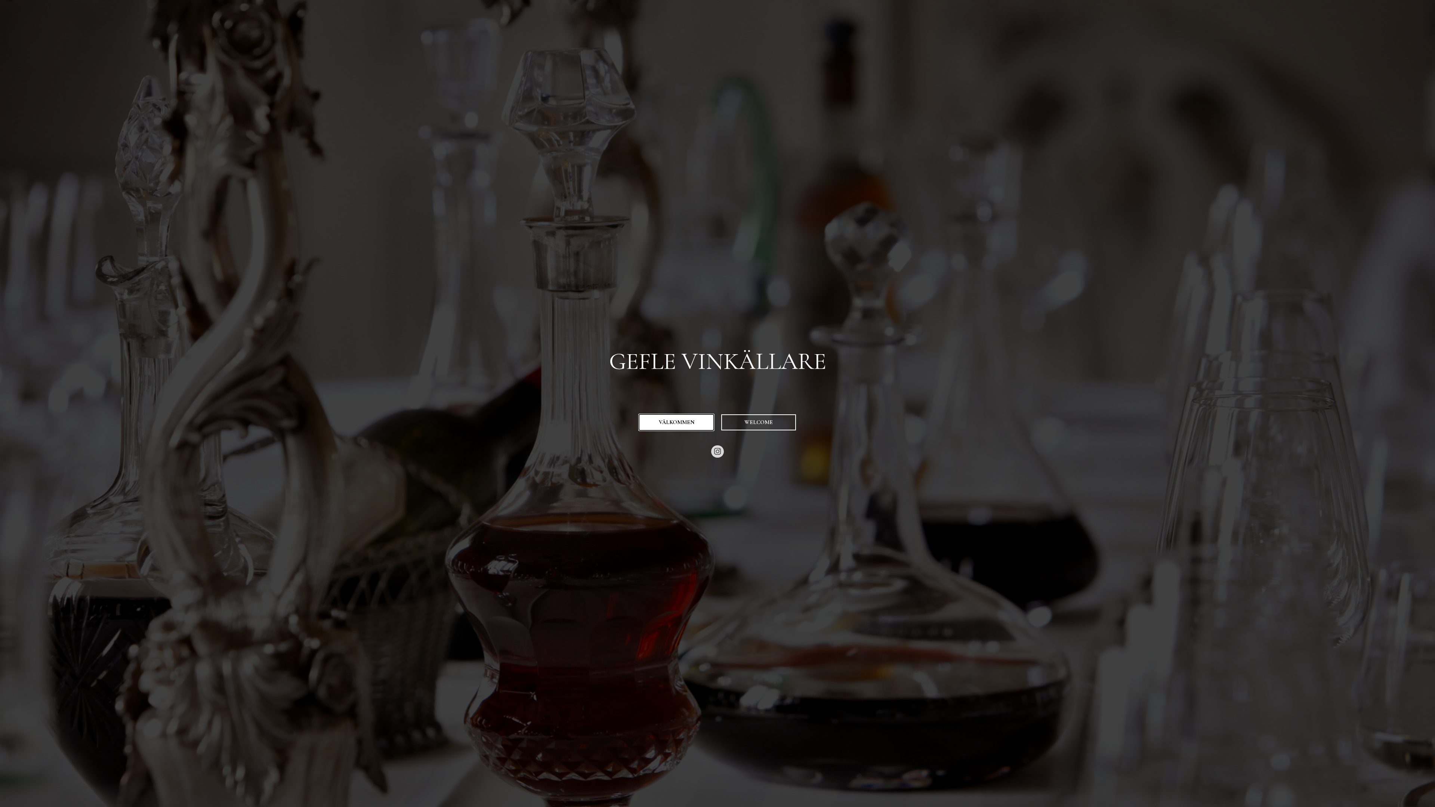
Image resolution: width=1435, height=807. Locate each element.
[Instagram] (717, 451)
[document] (717, 403)
